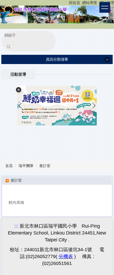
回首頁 (74, 3)
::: (70, 3)
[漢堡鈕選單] (104, 7)
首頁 (9, 166)
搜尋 (8, 46)
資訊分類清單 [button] (57, 59)
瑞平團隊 (26, 166)
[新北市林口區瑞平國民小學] (57, 14)
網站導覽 (89, 3)
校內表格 (16, 202)
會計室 (44, 166)
